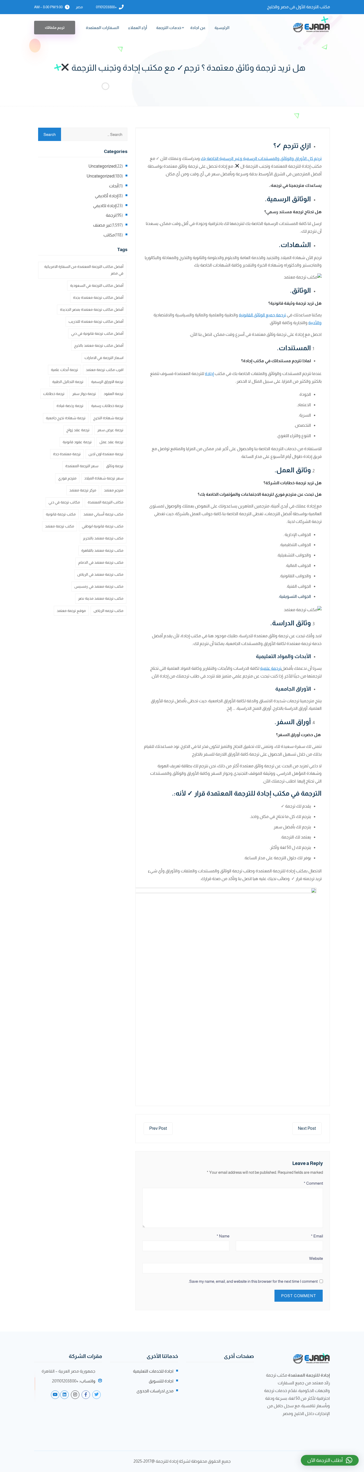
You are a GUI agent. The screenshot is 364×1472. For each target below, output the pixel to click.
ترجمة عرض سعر (110, 430)
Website (316, 1258)
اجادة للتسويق (161, 1381)
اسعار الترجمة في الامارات (103, 358)
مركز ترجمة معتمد (82, 490)
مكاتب (109, 235)
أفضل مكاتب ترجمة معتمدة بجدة (98, 297)
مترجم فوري (67, 478)
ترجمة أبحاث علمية (64, 370)
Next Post (307, 1128)
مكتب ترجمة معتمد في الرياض (100, 574)
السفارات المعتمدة (102, 27)
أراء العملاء (137, 27)
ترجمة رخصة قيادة (69, 406)
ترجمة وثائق (114, 466)
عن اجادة (197, 27)
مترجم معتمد (113, 490)
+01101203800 (106, 7)
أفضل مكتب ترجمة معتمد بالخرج (98, 345)
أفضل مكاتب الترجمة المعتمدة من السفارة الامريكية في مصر (83, 269)
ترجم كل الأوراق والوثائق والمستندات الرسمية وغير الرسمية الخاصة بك (261, 158)
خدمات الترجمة (168, 27)
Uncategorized (102, 166)
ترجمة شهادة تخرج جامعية (66, 418)
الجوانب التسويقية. (294, 596)
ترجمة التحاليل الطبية (67, 382)
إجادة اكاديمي (104, 205)
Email (317, 1236)
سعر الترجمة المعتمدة (81, 466)
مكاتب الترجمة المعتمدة (105, 502)
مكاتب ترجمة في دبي (64, 502)
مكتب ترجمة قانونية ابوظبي (102, 526)
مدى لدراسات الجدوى (154, 1391)
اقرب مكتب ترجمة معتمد (104, 370)
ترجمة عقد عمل (111, 442)
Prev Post (158, 1128)
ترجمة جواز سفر (84, 394)
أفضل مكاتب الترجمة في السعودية (96, 285)
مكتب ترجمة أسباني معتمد (103, 514)
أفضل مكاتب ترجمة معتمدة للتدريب (95, 321)
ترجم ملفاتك (54, 27)
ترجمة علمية (270, 668)
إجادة (209, 373)
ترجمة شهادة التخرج (108, 418)
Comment (313, 1183)
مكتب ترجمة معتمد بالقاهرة (102, 550)
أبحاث (114, 186)
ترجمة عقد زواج (78, 430)
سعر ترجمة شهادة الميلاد (103, 478)
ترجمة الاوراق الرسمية (107, 382)
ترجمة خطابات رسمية (107, 406)
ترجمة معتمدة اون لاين (105, 454)
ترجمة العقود (113, 394)
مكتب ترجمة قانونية (61, 514)
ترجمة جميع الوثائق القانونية (262, 315)
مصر (79, 7)
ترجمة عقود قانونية (77, 442)
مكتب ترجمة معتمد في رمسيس (98, 586)
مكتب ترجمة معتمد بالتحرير (103, 538)
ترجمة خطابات (53, 394)
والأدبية (315, 322)
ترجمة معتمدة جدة (67, 454)
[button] (330, 1460)
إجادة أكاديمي (106, 195)
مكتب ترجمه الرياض (108, 610)
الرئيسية (222, 27)
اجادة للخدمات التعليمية (153, 1371)
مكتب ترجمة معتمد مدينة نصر (100, 598)
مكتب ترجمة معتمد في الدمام (100, 562)
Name (223, 1236)
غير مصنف (102, 225)
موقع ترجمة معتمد (71, 610)
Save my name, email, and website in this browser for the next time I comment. (253, 1281)
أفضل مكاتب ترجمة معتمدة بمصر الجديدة (91, 309)
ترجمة (111, 215)
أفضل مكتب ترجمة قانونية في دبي (97, 333)
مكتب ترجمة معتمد (59, 526)
